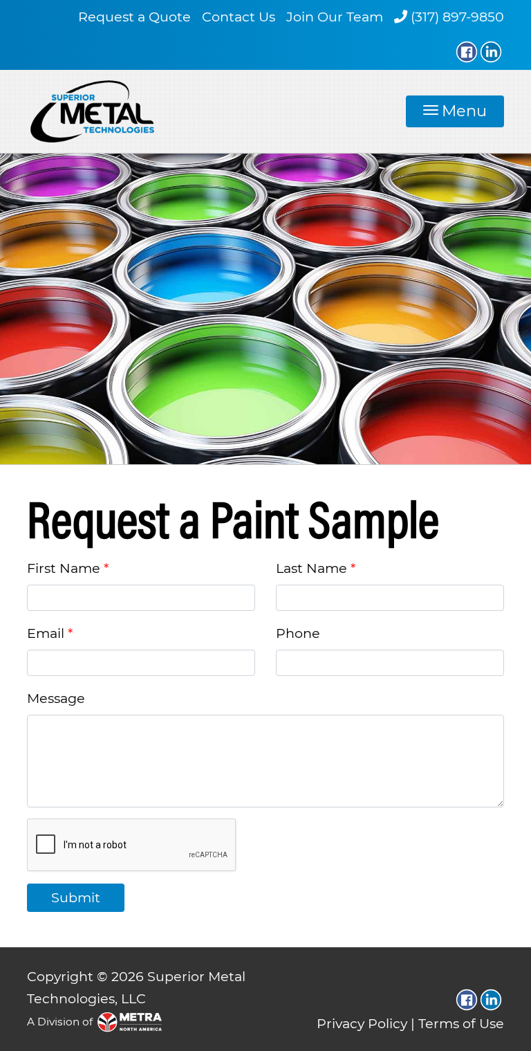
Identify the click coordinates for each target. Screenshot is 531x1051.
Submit (75, 897)
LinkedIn (490, 51)
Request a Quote (134, 16)
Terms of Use (461, 1023)
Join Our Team (334, 16)
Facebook (466, 51)
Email (45, 633)
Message (56, 698)
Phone (298, 633)
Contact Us (238, 16)
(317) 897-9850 (457, 16)
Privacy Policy (362, 1023)
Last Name (311, 568)
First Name (63, 568)
